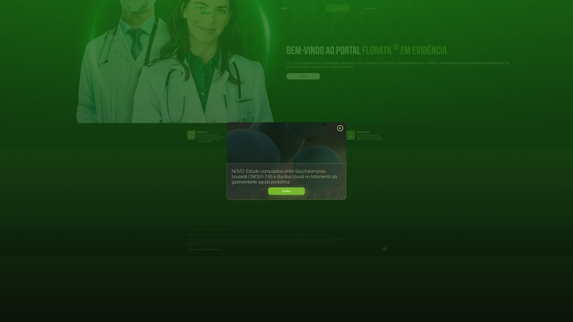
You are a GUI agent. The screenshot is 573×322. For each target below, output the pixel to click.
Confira (286, 191)
